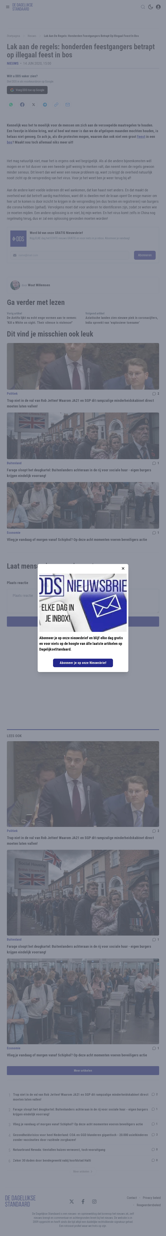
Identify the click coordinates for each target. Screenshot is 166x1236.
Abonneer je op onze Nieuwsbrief (83, 663)
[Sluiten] (123, 568)
